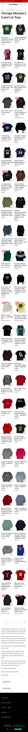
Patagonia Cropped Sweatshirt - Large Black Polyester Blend (20, 138)
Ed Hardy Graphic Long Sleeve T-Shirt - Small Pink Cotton (7, 64)
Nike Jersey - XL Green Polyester (6, 264)
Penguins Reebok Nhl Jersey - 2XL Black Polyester (20, 39)
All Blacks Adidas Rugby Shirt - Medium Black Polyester (20, 609)
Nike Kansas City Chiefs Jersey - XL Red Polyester (19, 584)
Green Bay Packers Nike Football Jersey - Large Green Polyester (20, 88)
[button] (3, 4)
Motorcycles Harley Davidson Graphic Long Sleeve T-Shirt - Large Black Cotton (20, 289)
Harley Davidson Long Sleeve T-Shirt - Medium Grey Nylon (7, 390)
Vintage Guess (7, 688)
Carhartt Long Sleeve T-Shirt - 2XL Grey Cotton (7, 486)
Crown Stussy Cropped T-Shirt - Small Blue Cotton (6, 137)
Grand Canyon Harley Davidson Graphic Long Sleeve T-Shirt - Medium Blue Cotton (7, 241)
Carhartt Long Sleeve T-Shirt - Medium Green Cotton (7, 534)
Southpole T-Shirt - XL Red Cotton (6, 412)
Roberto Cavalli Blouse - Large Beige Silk (7, 316)
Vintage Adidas (21, 726)
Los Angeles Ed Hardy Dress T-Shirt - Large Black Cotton (20, 64)
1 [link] (7, 622)
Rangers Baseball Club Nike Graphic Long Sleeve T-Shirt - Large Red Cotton (7, 439)
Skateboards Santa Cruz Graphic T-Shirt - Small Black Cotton (7, 340)
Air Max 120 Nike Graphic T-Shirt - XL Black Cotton (20, 438)
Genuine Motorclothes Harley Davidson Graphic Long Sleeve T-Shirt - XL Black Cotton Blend (20, 214)
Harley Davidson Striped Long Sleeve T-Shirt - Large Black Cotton (20, 414)
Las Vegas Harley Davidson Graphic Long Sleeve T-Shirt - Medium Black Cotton (7, 187)
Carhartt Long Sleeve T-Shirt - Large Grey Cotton (7, 463)
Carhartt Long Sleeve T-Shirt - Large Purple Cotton (20, 510)
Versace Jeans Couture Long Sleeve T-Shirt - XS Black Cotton (20, 113)
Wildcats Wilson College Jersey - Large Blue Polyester (20, 559)
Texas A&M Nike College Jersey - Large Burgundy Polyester (6, 585)
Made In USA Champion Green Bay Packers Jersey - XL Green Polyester (7, 40)
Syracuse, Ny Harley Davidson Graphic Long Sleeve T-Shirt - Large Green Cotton (7, 213)
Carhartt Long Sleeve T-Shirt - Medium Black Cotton (7, 365)
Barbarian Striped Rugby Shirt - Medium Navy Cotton (20, 265)
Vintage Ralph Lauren (9, 726)
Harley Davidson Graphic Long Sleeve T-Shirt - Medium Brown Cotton (20, 186)
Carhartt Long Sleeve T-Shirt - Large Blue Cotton (20, 486)
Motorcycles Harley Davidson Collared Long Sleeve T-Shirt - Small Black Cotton (20, 535)
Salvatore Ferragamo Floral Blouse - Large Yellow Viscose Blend (20, 316)
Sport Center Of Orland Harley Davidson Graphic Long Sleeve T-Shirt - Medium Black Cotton (7, 291)
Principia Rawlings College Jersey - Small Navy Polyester (7, 162)
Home (2, 10)
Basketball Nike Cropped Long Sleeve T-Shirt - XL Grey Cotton (7, 560)
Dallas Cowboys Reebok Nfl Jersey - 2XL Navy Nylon (20, 162)
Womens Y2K (6, 681)
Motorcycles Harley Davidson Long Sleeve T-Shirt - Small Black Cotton (20, 241)
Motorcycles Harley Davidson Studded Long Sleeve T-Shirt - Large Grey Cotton (20, 341)
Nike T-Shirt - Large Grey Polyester (6, 111)
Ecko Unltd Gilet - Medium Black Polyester (6, 609)
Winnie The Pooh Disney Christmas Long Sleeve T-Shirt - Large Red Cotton (7, 511)
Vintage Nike (7, 725)
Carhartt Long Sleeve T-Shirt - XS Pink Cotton (20, 463)
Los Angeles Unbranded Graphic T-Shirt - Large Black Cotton (20, 366)
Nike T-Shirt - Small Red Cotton (19, 389)
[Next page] (24, 622)
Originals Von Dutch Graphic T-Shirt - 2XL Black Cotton (7, 87)
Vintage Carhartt (18, 725)
